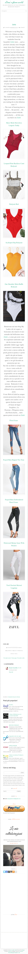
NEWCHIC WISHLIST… (14, 725)
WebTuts (10, 951)
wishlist (12, 653)
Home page (14, 658)
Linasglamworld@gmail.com (13, 798)
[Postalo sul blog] (5, 644)
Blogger (23, 950)
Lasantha (21, 951)
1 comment (22, 27)
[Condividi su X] (6, 644)
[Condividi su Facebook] (8, 644)
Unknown (7, 27)
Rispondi (11, 672)
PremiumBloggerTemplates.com (14, 952)
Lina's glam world (14, 2)
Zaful (14, 25)
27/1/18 (19, 667)
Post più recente (7, 658)
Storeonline (20, 650)
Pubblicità (14, 650)
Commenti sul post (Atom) (14, 697)
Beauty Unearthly (13, 667)
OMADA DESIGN (13, 745)
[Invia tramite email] (4, 644)
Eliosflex (11, 704)
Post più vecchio (20, 658)
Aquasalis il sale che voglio (15, 736)
